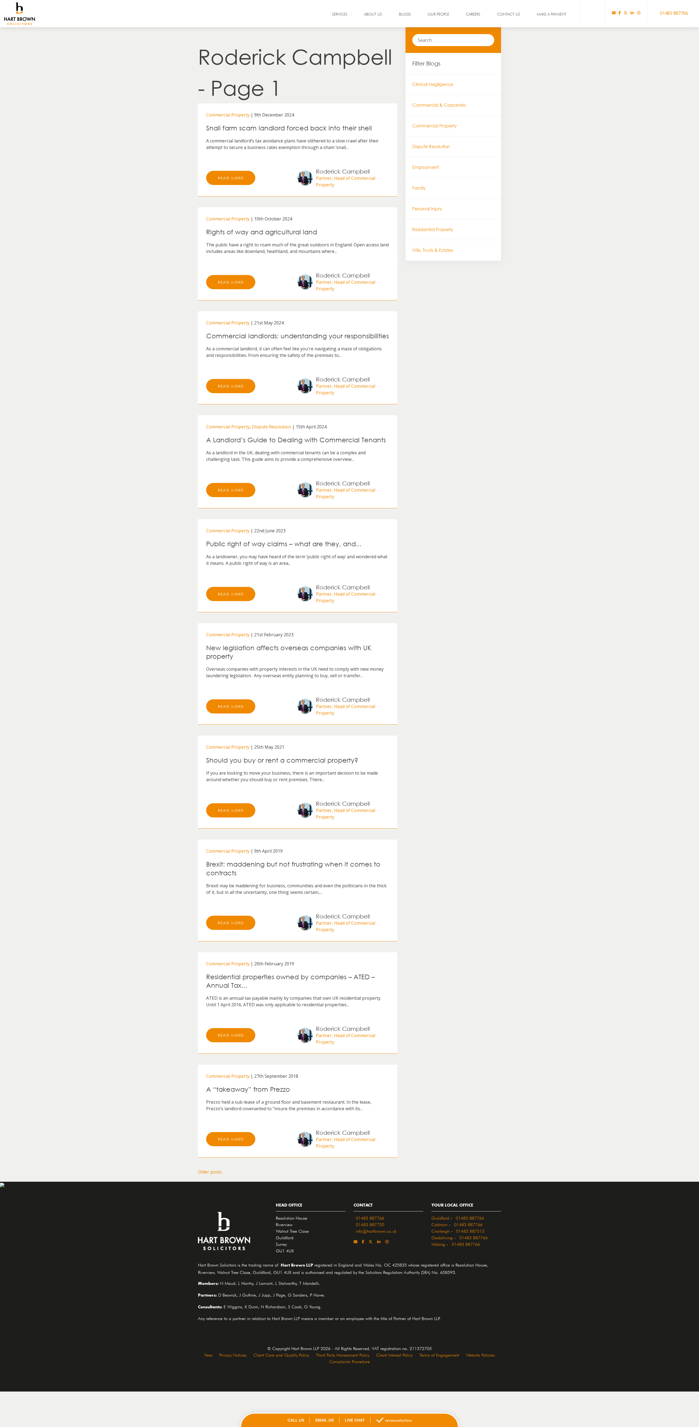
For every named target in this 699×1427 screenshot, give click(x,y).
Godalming (442, 1237)
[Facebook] (619, 13)
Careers (473, 14)
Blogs (405, 14)
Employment (425, 167)
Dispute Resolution (271, 427)
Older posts (210, 1172)
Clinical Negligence (432, 84)
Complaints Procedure (349, 1361)
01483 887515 (470, 1230)
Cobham (439, 1224)
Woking (438, 1244)
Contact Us (508, 14)
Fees (208, 1354)
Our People (438, 14)
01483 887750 (370, 1224)
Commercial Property (228, 115)
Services (339, 14)
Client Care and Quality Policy (281, 1354)
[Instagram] (639, 13)
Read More (231, 178)
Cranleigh (440, 1230)
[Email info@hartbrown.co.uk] (614, 13)
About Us (373, 14)
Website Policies (480, 1354)
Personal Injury (427, 208)
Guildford (440, 1217)
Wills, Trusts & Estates (432, 250)
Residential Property (432, 229)
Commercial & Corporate (439, 105)
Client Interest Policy (394, 1354)
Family (419, 188)
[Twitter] (625, 13)
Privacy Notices (233, 1354)
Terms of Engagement (439, 1354)
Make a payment (551, 14)
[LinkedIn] (632, 13)
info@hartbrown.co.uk (376, 1230)
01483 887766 (370, 1217)
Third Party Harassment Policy (342, 1354)
